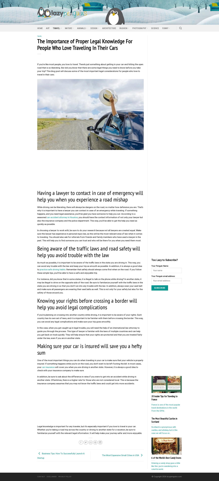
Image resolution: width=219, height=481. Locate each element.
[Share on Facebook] (81, 442)
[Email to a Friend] (90, 442)
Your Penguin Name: (160, 266)
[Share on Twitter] (86, 442)
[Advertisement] (90, 170)
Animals (81, 28)
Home (40, 28)
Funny (165, 28)
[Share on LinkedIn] (100, 442)
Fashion (123, 28)
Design (93, 28)
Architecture (109, 28)
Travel (56, 28)
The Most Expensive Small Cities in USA (121, 455)
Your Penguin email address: (163, 276)
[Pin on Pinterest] (95, 442)
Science (155, 28)
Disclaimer (52, 477)
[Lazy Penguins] (62, 12)
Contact (41, 477)
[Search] (180, 28)
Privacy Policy (64, 477)
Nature (68, 28)
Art (48, 28)
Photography (139, 28)
